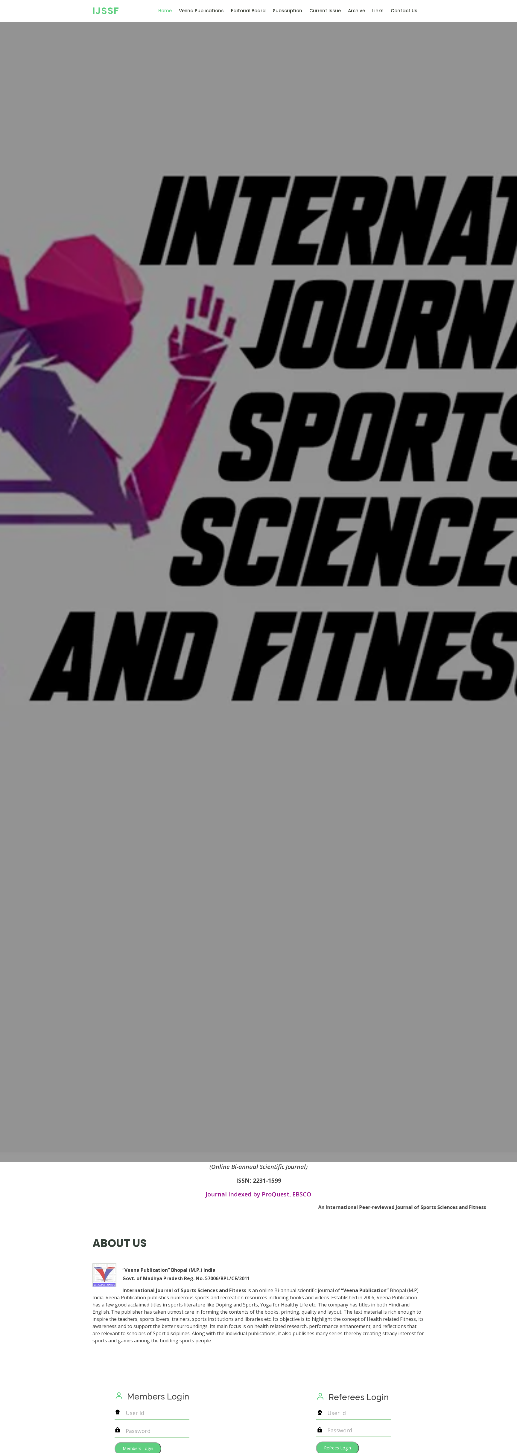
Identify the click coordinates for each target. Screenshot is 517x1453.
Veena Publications (201, 10)
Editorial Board (248, 10)
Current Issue (325, 10)
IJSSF (105, 10)
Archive (356, 10)
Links (378, 10)
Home (165, 10)
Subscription (287, 10)
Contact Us (404, 10)
